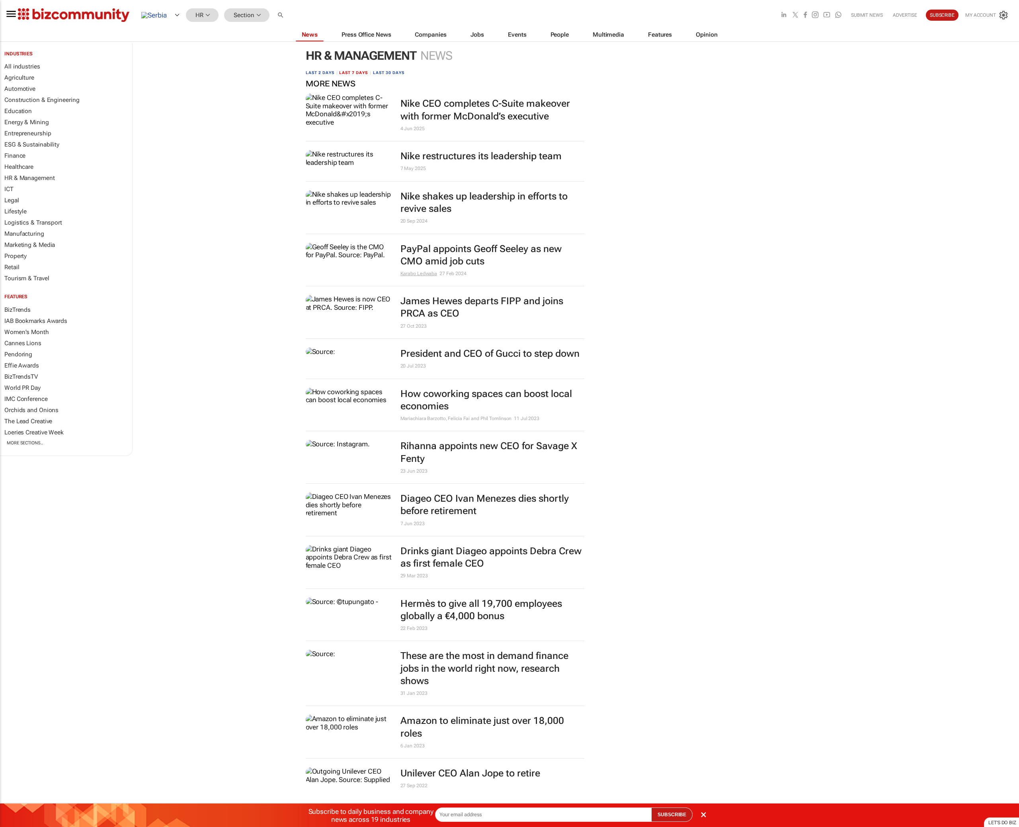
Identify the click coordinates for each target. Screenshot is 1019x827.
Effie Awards (21, 365)
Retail (11, 267)
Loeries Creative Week (34, 432)
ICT (9, 189)
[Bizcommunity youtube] (827, 15)
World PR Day (22, 387)
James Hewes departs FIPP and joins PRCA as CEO (481, 307)
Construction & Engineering (41, 100)
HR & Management (29, 178)
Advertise (905, 15)
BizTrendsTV (21, 376)
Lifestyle (15, 211)
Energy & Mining (26, 122)
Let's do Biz (1002, 822)
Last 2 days (320, 72)
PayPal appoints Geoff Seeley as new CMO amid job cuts (481, 255)
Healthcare (18, 166)
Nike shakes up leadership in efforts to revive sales (484, 202)
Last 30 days (388, 72)
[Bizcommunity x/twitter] (795, 15)
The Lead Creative (28, 421)
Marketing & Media (29, 244)
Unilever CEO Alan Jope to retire (470, 773)
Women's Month (26, 332)
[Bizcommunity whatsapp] (838, 15)
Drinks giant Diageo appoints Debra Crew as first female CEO (491, 557)
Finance (14, 155)
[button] (281, 15)
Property (15, 256)
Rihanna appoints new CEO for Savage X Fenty (488, 452)
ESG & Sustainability (31, 144)
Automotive (19, 88)
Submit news (867, 15)
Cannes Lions (22, 343)
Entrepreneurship (27, 133)
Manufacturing (24, 233)
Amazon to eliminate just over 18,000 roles (482, 727)
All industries (22, 66)
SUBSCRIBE (672, 814)
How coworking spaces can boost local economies (486, 400)
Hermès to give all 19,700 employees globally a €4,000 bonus (481, 610)
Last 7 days (353, 72)
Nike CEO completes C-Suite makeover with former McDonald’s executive (485, 109)
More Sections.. (25, 443)
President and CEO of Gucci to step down (490, 353)
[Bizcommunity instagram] (815, 15)
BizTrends (17, 309)
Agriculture (19, 77)
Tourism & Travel (26, 278)
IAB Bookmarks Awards (35, 321)
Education (18, 111)
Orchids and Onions (31, 410)
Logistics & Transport (33, 222)
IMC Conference (26, 399)
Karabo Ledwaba (418, 273)
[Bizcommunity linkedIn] (784, 15)
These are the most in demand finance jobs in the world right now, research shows (484, 668)
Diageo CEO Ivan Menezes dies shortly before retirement (484, 504)
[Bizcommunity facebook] (805, 15)
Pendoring (18, 354)
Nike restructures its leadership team (481, 156)
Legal (11, 200)
